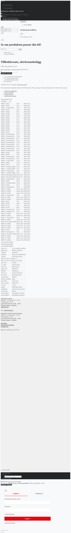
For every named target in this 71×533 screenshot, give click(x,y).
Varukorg (7, 478)
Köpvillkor (4, 323)
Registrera (39, 493)
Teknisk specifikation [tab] (10, 91)
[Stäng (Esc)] (7, 530)
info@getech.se (8, 310)
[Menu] (1, 13)
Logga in (16, 493)
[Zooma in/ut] (1, 530)
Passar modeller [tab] (9, 92)
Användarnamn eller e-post (16, 499)
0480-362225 (5, 307)
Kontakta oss (4, 326)
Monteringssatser (22, 84)
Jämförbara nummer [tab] (10, 96)
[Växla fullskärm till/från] (3, 530)
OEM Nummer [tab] (8, 94)
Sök (20, 49)
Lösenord (11, 506)
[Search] (2, 27)
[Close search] (2, 33)
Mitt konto (7, 473)
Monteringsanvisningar (7, 325)
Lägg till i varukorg (6, 73)
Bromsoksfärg (8, 5)
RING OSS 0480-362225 (10, 18)
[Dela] (5, 530)
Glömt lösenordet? (9, 523)
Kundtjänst (5, 14)
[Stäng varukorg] (21, 34)
